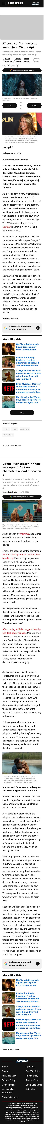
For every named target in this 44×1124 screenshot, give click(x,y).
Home (4, 446)
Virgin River (14, 1049)
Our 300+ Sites (33, 1071)
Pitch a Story (32, 1075)
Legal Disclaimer (34, 1084)
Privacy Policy (8, 1080)
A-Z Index (30, 1089)
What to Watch (8, 435)
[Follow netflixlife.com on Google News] (38, 328)
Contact (6, 1071)
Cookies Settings (10, 1097)
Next (34, 105)
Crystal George (18, 60)
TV (6, 429)
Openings (30, 1066)
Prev (10, 105)
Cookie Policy (8, 1084)
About (5, 1066)
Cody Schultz (11, 492)
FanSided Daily (9, 1075)
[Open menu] (3, 3)
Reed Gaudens (9, 60)
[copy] (17, 65)
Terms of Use (32, 1080)
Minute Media (16, 1103)
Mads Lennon (27, 60)
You (14, 429)
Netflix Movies (24, 429)
